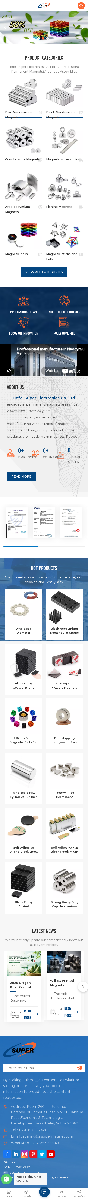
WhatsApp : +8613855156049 (35, 1143)
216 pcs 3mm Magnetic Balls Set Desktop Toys (24, 740)
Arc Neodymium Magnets (17, 208)
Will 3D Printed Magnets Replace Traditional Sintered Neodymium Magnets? (62, 983)
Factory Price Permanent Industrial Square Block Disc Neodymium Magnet (64, 795)
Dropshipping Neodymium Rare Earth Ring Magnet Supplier (64, 740)
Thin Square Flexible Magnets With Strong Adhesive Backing (64, 686)
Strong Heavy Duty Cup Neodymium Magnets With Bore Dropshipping (64, 904)
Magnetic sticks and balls (61, 255)
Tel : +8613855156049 (28, 1130)
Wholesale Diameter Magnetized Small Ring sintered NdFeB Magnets (23, 631)
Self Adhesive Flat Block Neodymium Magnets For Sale (64, 850)
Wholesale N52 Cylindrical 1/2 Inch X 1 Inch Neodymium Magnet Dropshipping (24, 795)
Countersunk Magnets (22, 159)
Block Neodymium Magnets (60, 113)
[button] (38, 38)
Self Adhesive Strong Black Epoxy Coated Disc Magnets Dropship (23, 850)
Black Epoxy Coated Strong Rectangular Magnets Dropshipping (24, 686)
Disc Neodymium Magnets (18, 113)
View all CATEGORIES (44, 272)
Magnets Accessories (62, 159)
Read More (21, 476)
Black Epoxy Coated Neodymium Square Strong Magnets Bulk (24, 904)
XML (7, 1166)
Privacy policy (21, 1166)
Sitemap (9, 1162)
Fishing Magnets (59, 207)
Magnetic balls (16, 254)
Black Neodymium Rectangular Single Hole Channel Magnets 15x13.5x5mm (64, 631)
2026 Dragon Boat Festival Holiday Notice (22, 985)
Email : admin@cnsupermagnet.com (42, 1136)
